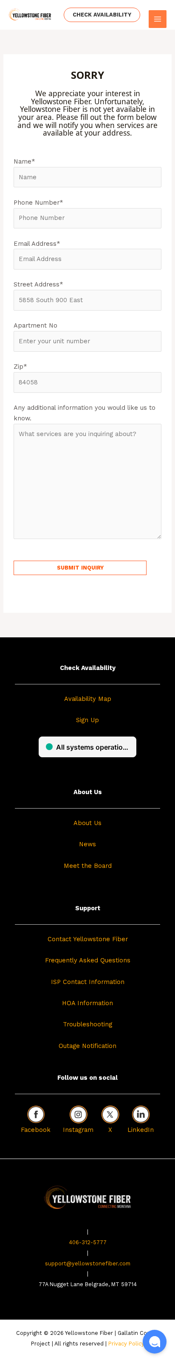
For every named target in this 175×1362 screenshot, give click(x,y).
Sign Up (87, 720)
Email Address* (37, 243)
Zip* (20, 366)
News (87, 844)
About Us (87, 823)
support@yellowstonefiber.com (87, 1263)
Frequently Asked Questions (87, 960)
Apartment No (35, 325)
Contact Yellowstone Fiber (88, 939)
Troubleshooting (87, 1024)
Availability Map (87, 699)
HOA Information (87, 1003)
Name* (24, 161)
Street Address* (38, 284)
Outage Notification (87, 1046)
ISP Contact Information (87, 982)
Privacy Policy (126, 1343)
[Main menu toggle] (158, 19)
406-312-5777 (88, 1242)
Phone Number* (38, 202)
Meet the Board (88, 866)
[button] (102, 15)
